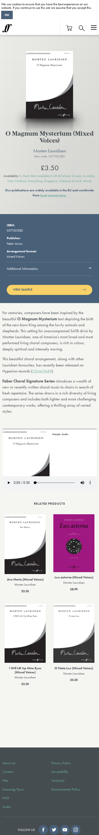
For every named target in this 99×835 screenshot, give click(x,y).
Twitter (54, 830)
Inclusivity (58, 780)
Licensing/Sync (13, 789)
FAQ (5, 798)
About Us (8, 763)
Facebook (43, 830)
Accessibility (59, 771)
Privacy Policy (61, 763)
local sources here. (53, 195)
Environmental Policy (65, 789)
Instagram (75, 830)
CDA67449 (42, 371)
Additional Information (22, 268)
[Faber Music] (7, 28)
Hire (5, 780)
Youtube (65, 830)
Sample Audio (60, 434)
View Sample (22, 290)
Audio (6, 806)
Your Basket (69, 28)
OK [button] (7, 15)
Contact (7, 771)
